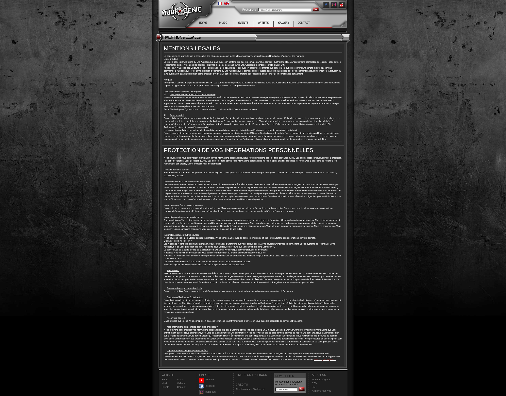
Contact (181, 387)
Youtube (209, 379)
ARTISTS (263, 22)
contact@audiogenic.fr (325, 359)
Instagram (210, 391)
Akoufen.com (243, 389)
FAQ (314, 387)
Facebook (210, 386)
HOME (203, 22)
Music (165, 383)
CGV (314, 383)
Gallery (181, 383)
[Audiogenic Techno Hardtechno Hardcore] (181, 10)
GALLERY (283, 22)
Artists (180, 379)
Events (165, 387)
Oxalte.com (259, 389)
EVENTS (243, 22)
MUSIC (223, 22)
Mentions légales (321, 379)
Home (165, 379)
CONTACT (304, 22)
